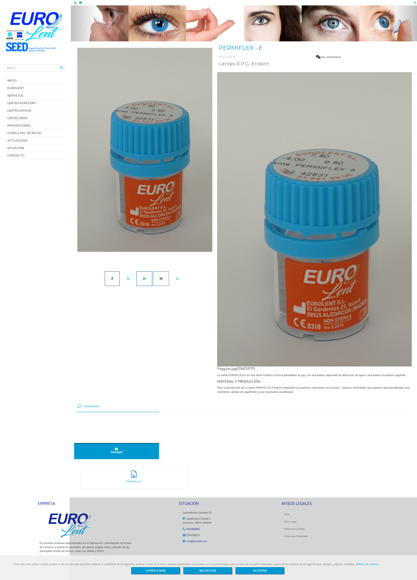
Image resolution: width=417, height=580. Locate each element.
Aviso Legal (290, 521)
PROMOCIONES (19, 125)
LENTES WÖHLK (19, 110)
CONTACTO (15, 155)
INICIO (12, 80)
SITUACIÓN (15, 148)
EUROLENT (15, 88)
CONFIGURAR (155, 570)
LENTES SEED (17, 118)
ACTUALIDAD (17, 140)
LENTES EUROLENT (21, 103)
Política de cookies (367, 564)
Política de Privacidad (296, 536)
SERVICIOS (15, 95)
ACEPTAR (260, 570)
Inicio (287, 514)
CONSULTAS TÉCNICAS (24, 133)
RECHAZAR (207, 570)
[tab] (117, 406)
